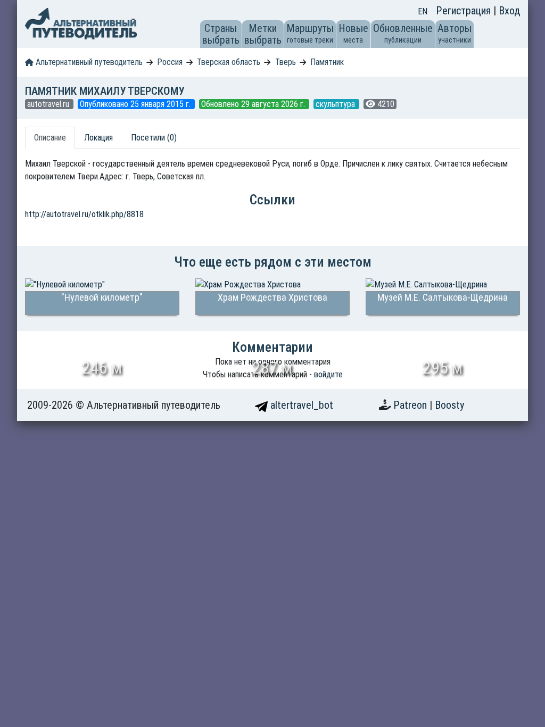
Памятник (327, 62)
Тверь (285, 62)
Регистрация (464, 10)
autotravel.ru (49, 104)
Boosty (449, 405)
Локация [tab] (98, 138)
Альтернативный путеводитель (88, 62)
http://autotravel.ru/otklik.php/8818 (84, 214)
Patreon (411, 405)
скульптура (336, 104)
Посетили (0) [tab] (154, 138)
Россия (170, 62)
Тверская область (228, 62)
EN (422, 11)
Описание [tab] (50, 138)
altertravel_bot (300, 405)
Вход (509, 10)
